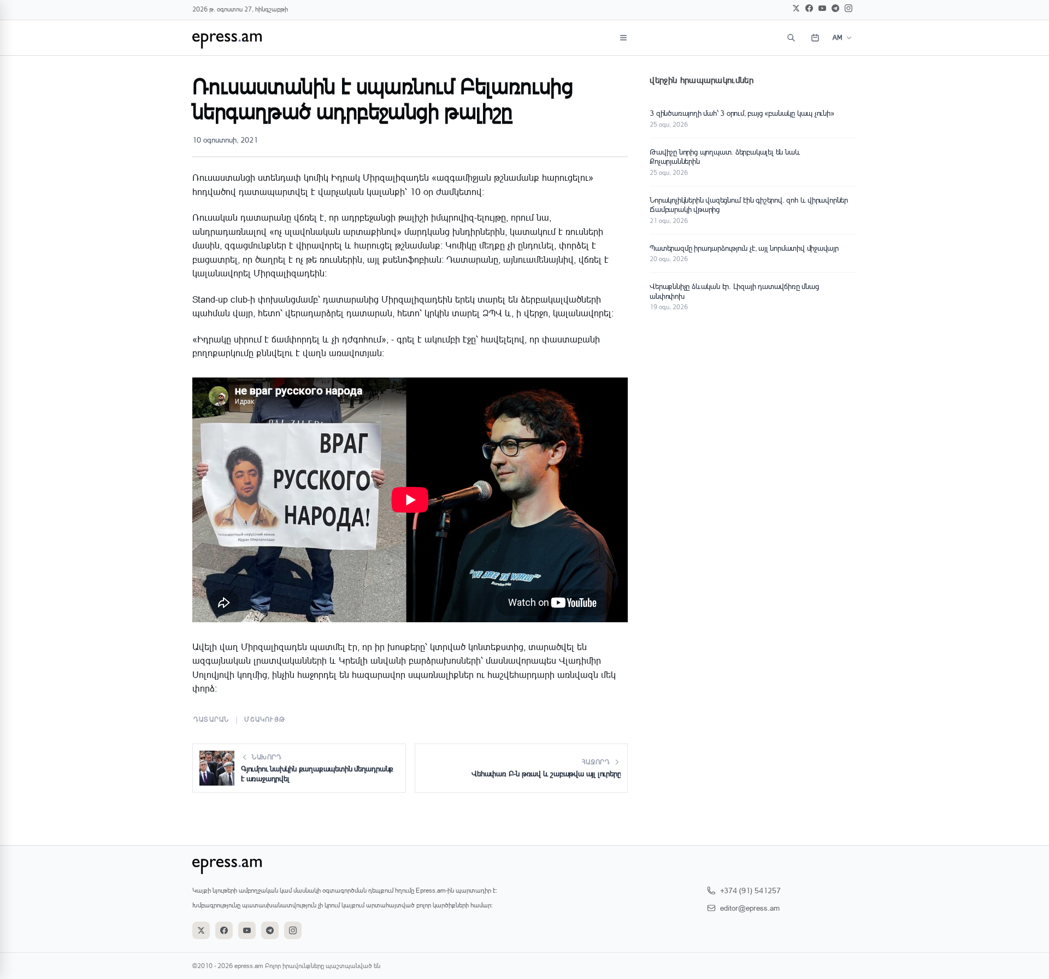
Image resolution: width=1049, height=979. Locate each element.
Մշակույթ (264, 719)
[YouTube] (822, 8)
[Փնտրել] (791, 37)
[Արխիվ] (815, 37)
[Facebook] (809, 8)
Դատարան (211, 719)
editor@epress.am (750, 907)
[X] (796, 8)
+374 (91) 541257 (750, 890)
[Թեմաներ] (623, 37)
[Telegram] (835, 8)
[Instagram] (848, 8)
